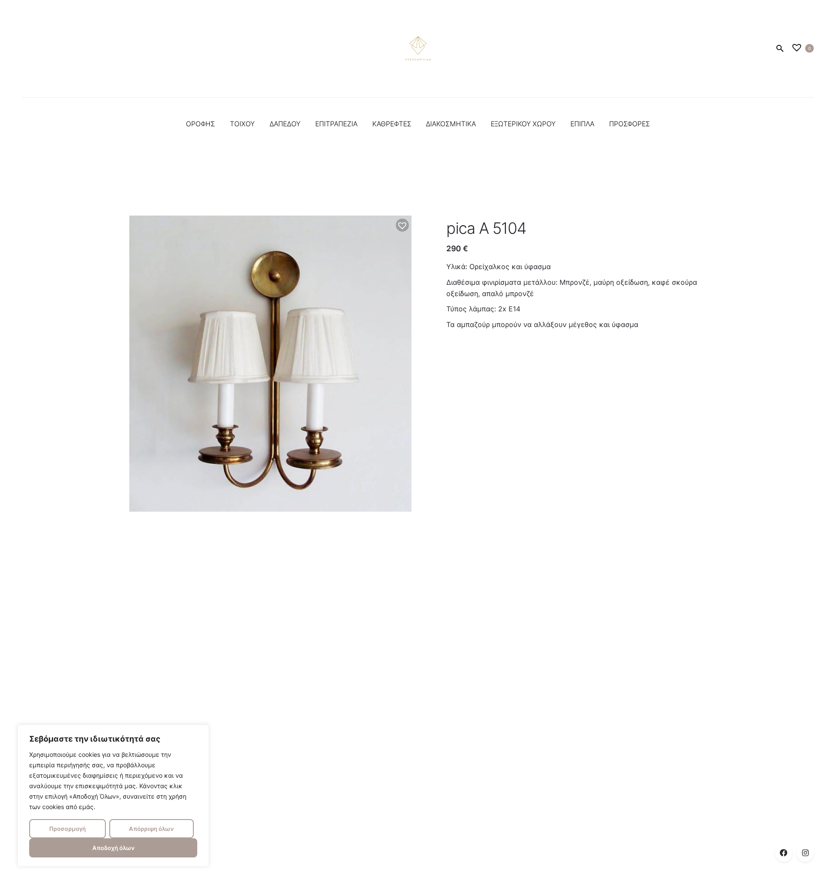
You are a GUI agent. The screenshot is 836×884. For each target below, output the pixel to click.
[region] (113, 796)
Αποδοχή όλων (113, 847)
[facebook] (783, 853)
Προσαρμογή (67, 828)
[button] (402, 225)
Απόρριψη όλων (151, 828)
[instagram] (805, 853)
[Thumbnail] (418, 48)
